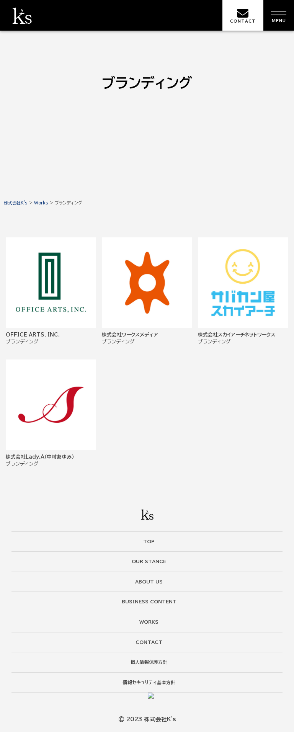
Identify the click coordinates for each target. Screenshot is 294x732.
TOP (149, 541)
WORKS (148, 621)
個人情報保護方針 (149, 662)
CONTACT (243, 21)
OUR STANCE (149, 561)
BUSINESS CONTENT (149, 601)
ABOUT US (149, 581)
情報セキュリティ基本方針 (149, 682)
